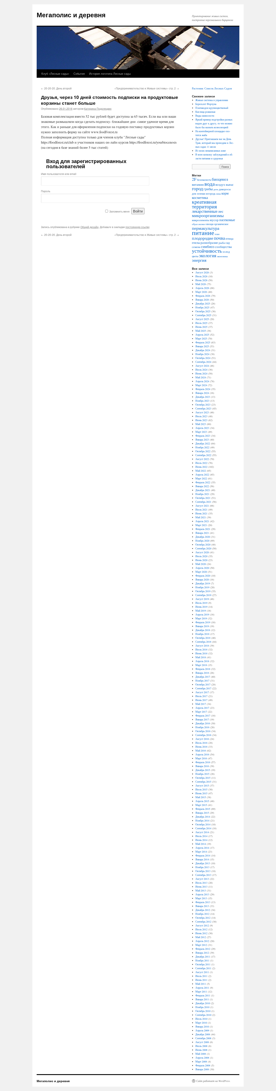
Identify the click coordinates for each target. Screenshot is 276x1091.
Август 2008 (202, 1042)
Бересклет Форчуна (205, 104)
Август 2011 (202, 972)
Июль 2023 (201, 416)
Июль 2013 (201, 882)
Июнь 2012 (201, 933)
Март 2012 (201, 945)
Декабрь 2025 (202, 303)
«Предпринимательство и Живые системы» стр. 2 (146, 88)
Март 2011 (201, 991)
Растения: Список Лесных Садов (212, 88)
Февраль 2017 (202, 715)
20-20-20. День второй (56, 88)
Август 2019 (202, 599)
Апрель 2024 (202, 381)
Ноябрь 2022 (202, 447)
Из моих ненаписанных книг (210, 150)
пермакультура (205, 228)
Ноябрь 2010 (202, 1007)
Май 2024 (200, 377)
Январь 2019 (202, 626)
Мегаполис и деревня (71, 14)
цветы (195, 256)
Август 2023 (202, 412)
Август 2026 (202, 272)
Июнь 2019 (201, 606)
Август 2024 (202, 365)
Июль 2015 (201, 789)
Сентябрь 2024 (203, 361)
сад (228, 243)
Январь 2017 (202, 719)
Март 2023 (201, 431)
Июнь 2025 (201, 326)
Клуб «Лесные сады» (55, 73)
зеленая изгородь (206, 193)
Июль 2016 (201, 742)
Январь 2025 (202, 346)
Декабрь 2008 (202, 1034)
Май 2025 (200, 330)
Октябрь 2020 (202, 544)
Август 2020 (202, 552)
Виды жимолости (204, 115)
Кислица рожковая (205, 111)
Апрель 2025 (202, 334)
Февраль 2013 (202, 902)
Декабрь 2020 (202, 536)
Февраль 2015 (202, 808)
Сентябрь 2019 (203, 595)
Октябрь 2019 (202, 591)
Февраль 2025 (202, 342)
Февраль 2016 (202, 762)
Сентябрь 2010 (203, 1014)
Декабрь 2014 (202, 816)
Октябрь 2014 (202, 824)
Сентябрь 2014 (203, 828)
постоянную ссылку (137, 227)
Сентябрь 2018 (203, 641)
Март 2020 (201, 571)
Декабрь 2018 (202, 630)
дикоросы (225, 189)
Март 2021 (201, 525)
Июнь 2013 (201, 886)
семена (196, 247)
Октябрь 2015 (202, 777)
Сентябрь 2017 (203, 688)
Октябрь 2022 (202, 451)
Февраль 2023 (202, 435)
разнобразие (209, 242)
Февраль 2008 (202, 1065)
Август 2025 (202, 319)
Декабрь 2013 (202, 863)
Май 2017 (200, 704)
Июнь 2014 (201, 840)
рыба (222, 243)
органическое (221, 224)
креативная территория (204, 204)
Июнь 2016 (201, 746)
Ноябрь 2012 (202, 913)
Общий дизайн (89, 227)
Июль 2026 (201, 276)
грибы (208, 189)
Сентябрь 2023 (203, 408)
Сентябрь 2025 (203, 315)
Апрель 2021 (202, 521)
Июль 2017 (201, 696)
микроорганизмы (208, 215)
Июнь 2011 (201, 980)
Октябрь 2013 (202, 871)
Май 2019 (200, 610)
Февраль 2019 (202, 622)
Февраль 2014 (202, 855)
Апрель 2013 (202, 894)
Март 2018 (201, 665)
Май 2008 (200, 1053)
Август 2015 (202, 785)
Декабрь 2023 (202, 396)
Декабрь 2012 (202, 910)
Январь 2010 (202, 1026)
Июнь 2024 (201, 373)
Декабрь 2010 (202, 1003)
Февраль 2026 (202, 295)
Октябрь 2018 (202, 637)
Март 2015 (201, 805)
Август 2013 (202, 878)
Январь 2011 (202, 999)
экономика (222, 256)
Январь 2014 (202, 859)
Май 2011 (200, 983)
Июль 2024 (201, 369)
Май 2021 (200, 517)
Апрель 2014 (202, 847)
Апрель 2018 (202, 661)
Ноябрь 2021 (202, 494)
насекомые (227, 219)
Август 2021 (202, 505)
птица (229, 239)
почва (219, 238)
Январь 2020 (202, 579)
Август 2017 (202, 692)
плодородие (202, 238)
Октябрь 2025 (202, 311)
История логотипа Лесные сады (110, 73)
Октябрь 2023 (202, 404)
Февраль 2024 (202, 389)
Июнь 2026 (201, 280)
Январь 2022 (202, 486)
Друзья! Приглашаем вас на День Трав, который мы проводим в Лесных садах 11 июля (214, 142)
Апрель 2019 (202, 614)
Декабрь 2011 (202, 956)
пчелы (196, 243)
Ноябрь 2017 (202, 680)
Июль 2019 (201, 602)
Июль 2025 (201, 323)
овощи (209, 224)
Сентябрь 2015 (203, 781)
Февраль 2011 (202, 995)
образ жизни (198, 224)
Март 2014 (201, 851)
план (217, 234)
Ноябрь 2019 (202, 587)
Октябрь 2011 (202, 964)
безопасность (204, 179)
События (79, 73)
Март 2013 (201, 898)
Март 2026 (201, 291)
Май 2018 (200, 657)
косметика (200, 197)
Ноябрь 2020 (202, 540)
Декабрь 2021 (202, 490)
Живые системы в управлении (211, 100)
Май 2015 (200, 797)
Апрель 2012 (202, 941)
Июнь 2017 (201, 700)
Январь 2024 (202, 393)
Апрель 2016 (202, 754)
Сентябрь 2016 (203, 735)
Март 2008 (201, 1061)
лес (220, 211)
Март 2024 (201, 385)
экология (207, 255)
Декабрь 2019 (202, 583)
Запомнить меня (119, 211)
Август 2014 (202, 832)
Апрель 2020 (202, 567)
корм (225, 193)
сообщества (223, 246)
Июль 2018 (201, 649)
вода (209, 183)
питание (203, 232)
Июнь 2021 (201, 513)
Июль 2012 (201, 929)
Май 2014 (200, 843)
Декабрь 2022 (202, 443)
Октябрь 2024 (202, 358)
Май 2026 (200, 284)
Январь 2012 (202, 952)
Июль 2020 (201, 556)
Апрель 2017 (202, 707)
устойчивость (207, 250)
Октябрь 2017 (202, 684)
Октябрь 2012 (202, 917)
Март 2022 (201, 478)
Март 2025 (201, 338)
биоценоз (220, 179)
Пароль (45, 191)
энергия (199, 260)
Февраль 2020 (202, 575)
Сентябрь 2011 (203, 968)
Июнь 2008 (201, 1049)
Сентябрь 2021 (203, 501)
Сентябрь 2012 (203, 921)
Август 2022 (202, 459)
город (197, 188)
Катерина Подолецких (97, 108)
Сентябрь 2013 (203, 875)
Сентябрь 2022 (203, 455)
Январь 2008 (202, 1069)
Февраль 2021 (202, 529)
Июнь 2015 (201, 793)
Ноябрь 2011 (202, 960)
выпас (230, 185)
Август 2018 (202, 645)
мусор (214, 220)
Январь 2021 (202, 532)
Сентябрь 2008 (203, 1038)
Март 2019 (201, 618)
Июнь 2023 (201, 420)
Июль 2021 (201, 509)
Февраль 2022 (202, 482)
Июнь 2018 (201, 653)
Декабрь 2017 (202, 676)
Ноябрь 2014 (202, 820)
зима (218, 193)
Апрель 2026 (202, 288)
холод (226, 252)
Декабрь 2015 (202, 770)
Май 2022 (200, 470)
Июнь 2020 (201, 560)
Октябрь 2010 (202, 1011)
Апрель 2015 (202, 801)
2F (194, 179)
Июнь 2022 (201, 466)
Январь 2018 (202, 672)
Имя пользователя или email (58, 174)
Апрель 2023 (202, 428)
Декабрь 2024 (202, 350)
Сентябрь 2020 (203, 548)
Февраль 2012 (202, 948)
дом (194, 193)
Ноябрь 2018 (202, 634)
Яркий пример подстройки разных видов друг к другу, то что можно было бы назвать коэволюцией (213, 123)
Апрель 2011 (202, 987)
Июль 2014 (201, 836)
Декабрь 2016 (202, 723)
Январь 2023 (202, 439)
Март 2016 (201, 758)
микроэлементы (200, 220)
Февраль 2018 (202, 669)
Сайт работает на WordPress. (213, 1081)
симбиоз (207, 246)
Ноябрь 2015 (202, 773)
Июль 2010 (201, 1018)
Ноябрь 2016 (202, 727)
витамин (198, 184)
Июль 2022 (201, 463)
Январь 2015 (202, 812)
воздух (220, 184)
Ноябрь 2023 (202, 400)
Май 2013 (200, 890)
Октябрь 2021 (202, 498)
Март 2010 (201, 1022)
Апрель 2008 (202, 1057)
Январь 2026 (202, 299)
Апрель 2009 (202, 1030)
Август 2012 (202, 925)
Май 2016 (200, 750)
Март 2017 (201, 711)
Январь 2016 (202, 766)
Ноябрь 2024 (202, 354)
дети (215, 189)
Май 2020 (200, 564)
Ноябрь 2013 (202, 867)
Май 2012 (200, 937)
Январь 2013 (202, 906)
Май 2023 (200, 424)
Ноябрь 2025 (202, 307)
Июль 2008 (201, 1046)
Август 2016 (202, 739)
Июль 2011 (201, 976)
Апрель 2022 (202, 474)
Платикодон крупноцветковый (211, 107)
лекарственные (204, 211)
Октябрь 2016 (202, 731)
